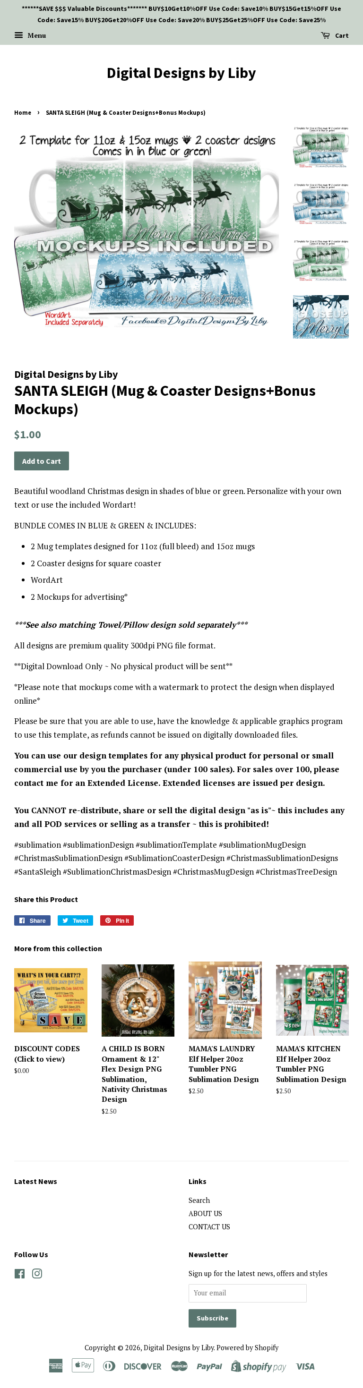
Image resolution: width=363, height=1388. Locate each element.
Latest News (35, 1181)
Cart (341, 35)
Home (22, 112)
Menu (36, 35)
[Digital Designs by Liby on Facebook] (19, 1275)
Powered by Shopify (247, 1347)
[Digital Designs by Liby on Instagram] (37, 1275)
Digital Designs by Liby (181, 73)
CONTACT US (209, 1226)
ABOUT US (205, 1213)
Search (199, 1200)
